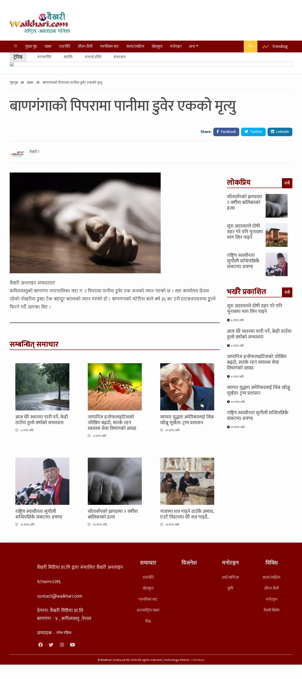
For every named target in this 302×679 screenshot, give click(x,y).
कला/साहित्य (135, 46)
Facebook (228, 132)
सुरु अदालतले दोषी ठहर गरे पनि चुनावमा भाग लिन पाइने (245, 231)
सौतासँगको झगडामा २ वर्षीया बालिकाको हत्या (113, 514)
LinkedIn (282, 132)
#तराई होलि (93, 57)
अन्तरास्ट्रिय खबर (148, 610)
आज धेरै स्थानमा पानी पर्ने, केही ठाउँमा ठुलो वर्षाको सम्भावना (41, 420)
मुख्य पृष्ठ (31, 46)
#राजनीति (44, 57)
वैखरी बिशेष (271, 610)
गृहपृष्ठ (14, 83)
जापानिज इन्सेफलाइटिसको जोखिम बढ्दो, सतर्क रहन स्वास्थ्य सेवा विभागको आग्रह (112, 422)
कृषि (230, 588)
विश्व (148, 621)
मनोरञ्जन (175, 46)
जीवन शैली (85, 46)
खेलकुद (157, 46)
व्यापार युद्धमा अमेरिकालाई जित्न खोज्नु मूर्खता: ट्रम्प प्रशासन (187, 420)
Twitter (255, 132)
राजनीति (64, 46)
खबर (48, 46)
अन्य (192, 46)
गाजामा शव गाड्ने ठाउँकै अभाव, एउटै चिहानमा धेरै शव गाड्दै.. (187, 514)
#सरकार (119, 57)
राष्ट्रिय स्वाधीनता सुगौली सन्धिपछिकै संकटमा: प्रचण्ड (38, 514)
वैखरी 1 (34, 152)
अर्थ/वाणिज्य (230, 577)
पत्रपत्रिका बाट (109, 46)
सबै (287, 183)
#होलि (67, 57)
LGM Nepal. (198, 660)
